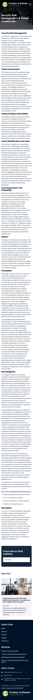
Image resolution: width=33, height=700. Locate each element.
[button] (30, 4)
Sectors (4, 635)
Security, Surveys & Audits (9, 651)
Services (4, 631)
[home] (15, 4)
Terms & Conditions (15, 685)
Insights (4, 638)
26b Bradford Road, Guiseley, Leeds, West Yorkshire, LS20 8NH (17, 679)
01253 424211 (8, 675)
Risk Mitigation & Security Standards (13, 657)
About (3, 628)
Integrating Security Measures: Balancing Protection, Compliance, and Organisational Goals (16, 600)
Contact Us (5, 641)
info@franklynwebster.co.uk (12, 672)
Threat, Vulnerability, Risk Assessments (14, 654)
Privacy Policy (25, 685)
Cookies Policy (5, 685)
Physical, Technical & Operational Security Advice (14, 661)
